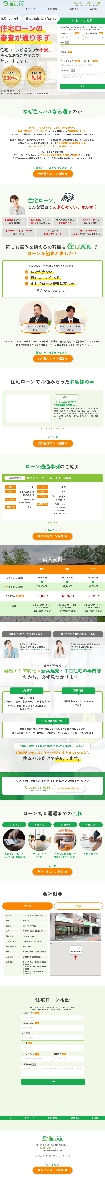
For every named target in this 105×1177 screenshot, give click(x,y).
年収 (62, 43)
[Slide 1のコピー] (48, 522)
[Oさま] (46, 428)
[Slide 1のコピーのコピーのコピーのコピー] (56, 522)
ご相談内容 (65, 71)
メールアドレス (66, 61)
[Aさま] (63, 428)
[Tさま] (51, 428)
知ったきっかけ (66, 33)
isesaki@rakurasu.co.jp (32, 942)
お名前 (63, 52)
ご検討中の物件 (90, 33)
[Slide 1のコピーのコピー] (50, 522)
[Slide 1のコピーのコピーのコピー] (54, 523)
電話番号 (57, 1054)
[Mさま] (41, 428)
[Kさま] (58, 428)
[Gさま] (56, 428)
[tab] (27, 906)
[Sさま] (49, 428)
